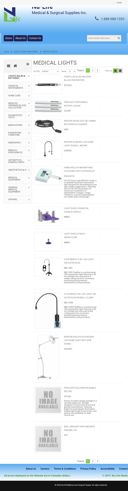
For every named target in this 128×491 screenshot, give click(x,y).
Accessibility (108, 468)
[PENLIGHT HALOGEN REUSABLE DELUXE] (48, 400)
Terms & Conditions (65, 468)
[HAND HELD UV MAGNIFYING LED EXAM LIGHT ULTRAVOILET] (48, 175)
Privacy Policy (88, 468)
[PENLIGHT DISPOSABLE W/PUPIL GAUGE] (48, 106)
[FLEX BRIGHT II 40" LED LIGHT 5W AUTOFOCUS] (48, 267)
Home (8, 38)
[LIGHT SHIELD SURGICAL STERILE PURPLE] (48, 216)
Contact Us (35, 38)
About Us (20, 38)
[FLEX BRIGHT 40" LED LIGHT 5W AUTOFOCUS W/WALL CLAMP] (48, 310)
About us (31, 468)
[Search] (118, 38)
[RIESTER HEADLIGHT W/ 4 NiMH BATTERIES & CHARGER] (48, 126)
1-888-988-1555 (112, 19)
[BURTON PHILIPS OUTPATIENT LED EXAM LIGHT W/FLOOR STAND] (48, 357)
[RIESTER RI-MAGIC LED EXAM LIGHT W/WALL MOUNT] (48, 149)
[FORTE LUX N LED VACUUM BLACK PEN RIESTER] (48, 84)
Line (120, 70)
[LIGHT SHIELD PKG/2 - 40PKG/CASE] (48, 241)
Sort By (36, 71)
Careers (44, 468)
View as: (109, 70)
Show (63, 71)
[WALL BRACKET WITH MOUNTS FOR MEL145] (48, 439)
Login (119, 3)
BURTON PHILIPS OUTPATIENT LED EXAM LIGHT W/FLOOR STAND (79, 340)
